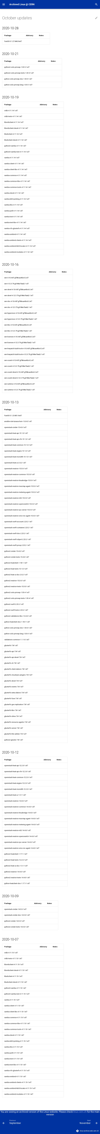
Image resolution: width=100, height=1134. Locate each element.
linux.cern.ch (79, 1111)
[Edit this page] (96, 18)
